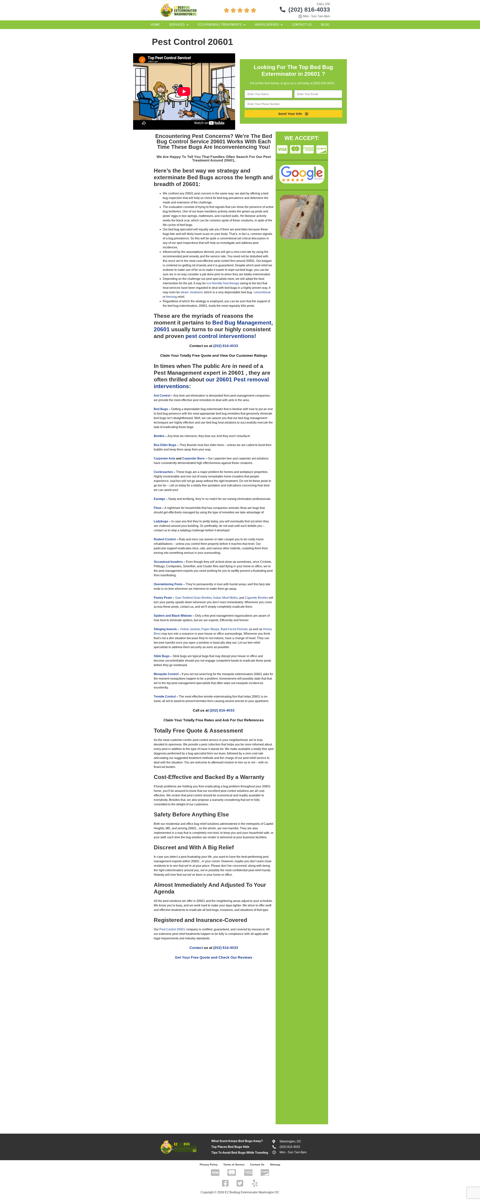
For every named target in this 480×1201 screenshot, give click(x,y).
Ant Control (162, 395)
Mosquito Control (166, 674)
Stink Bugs (162, 656)
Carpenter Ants (164, 458)
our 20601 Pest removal (237, 379)
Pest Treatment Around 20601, (231, 158)
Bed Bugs (161, 409)
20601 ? (314, 74)
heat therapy (231, 283)
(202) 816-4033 (225, 346)
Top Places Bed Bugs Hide (230, 1146)
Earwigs (159, 498)
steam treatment (191, 292)
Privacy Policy (209, 1164)
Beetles (159, 436)
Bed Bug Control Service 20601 (214, 138)
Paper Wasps (210, 629)
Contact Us (302, 24)
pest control (201, 336)
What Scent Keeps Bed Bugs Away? (237, 1141)
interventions (236, 336)
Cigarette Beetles (256, 597)
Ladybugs (161, 521)
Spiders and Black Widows (173, 615)
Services (177, 24)
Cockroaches (163, 472)
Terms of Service (233, 1164)
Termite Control (165, 696)
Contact (196, 948)
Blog (325, 24)
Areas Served (267, 24)
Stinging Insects (165, 629)
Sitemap (275, 1164)
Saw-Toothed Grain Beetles (193, 597)
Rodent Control (165, 539)
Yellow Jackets (190, 629)
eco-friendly (214, 283)
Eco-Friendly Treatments (220, 24)
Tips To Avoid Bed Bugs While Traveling (239, 1152)
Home (155, 24)
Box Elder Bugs (165, 445)
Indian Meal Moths (225, 597)
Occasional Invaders (168, 561)
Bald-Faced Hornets (234, 629)
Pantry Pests (163, 597)
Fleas (157, 507)
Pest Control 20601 (172, 929)
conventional (262, 292)
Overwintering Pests (168, 584)
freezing (171, 296)
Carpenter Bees (193, 458)
